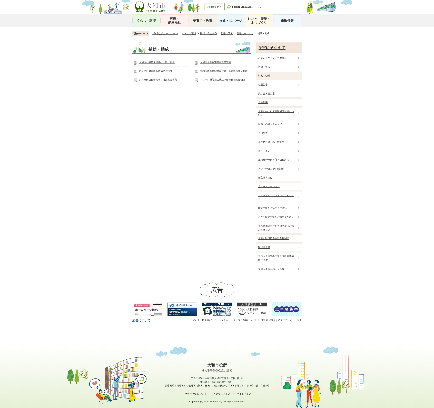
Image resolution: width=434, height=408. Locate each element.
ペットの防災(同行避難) (271, 168)
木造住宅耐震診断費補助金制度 (155, 71)
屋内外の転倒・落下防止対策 (273, 159)
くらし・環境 (146, 20)
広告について (141, 320)
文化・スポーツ (231, 20)
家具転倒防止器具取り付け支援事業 (158, 79)
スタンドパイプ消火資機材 (272, 57)
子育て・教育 (202, 20)
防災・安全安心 (208, 33)
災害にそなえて (245, 33)
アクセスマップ (221, 393)
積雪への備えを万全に (270, 124)
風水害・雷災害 (266, 93)
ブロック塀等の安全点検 (271, 269)
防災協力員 (264, 247)
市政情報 (287, 20)
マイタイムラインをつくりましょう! (276, 197)
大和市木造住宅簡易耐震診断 (215, 62)
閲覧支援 (214, 6)
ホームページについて (195, 393)
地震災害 (263, 84)
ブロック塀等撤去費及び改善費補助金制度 (222, 79)
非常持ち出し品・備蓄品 (271, 141)
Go (259, 7)
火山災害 (263, 133)
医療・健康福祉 (174, 20)
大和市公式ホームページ (165, 33)
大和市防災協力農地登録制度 (273, 238)
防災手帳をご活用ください (272, 208)
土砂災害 (263, 102)
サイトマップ (244, 393)
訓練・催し (264, 66)
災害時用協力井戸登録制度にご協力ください (276, 227)
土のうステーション (269, 186)
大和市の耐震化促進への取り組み (157, 62)
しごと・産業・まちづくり (259, 20)
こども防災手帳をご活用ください (276, 216)
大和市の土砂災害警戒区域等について (276, 113)
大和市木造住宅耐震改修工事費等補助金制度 (224, 71)
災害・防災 (227, 33)
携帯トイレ (264, 150)
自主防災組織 (265, 177)
